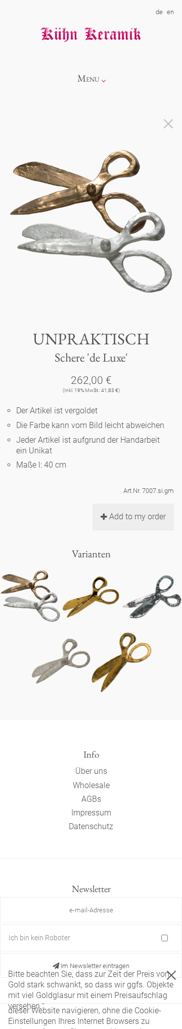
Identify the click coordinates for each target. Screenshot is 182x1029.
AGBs (91, 799)
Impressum (91, 813)
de (159, 12)
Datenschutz (91, 826)
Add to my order (137, 516)
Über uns (91, 771)
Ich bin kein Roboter (39, 938)
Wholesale (91, 785)
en (170, 12)
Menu (88, 78)
